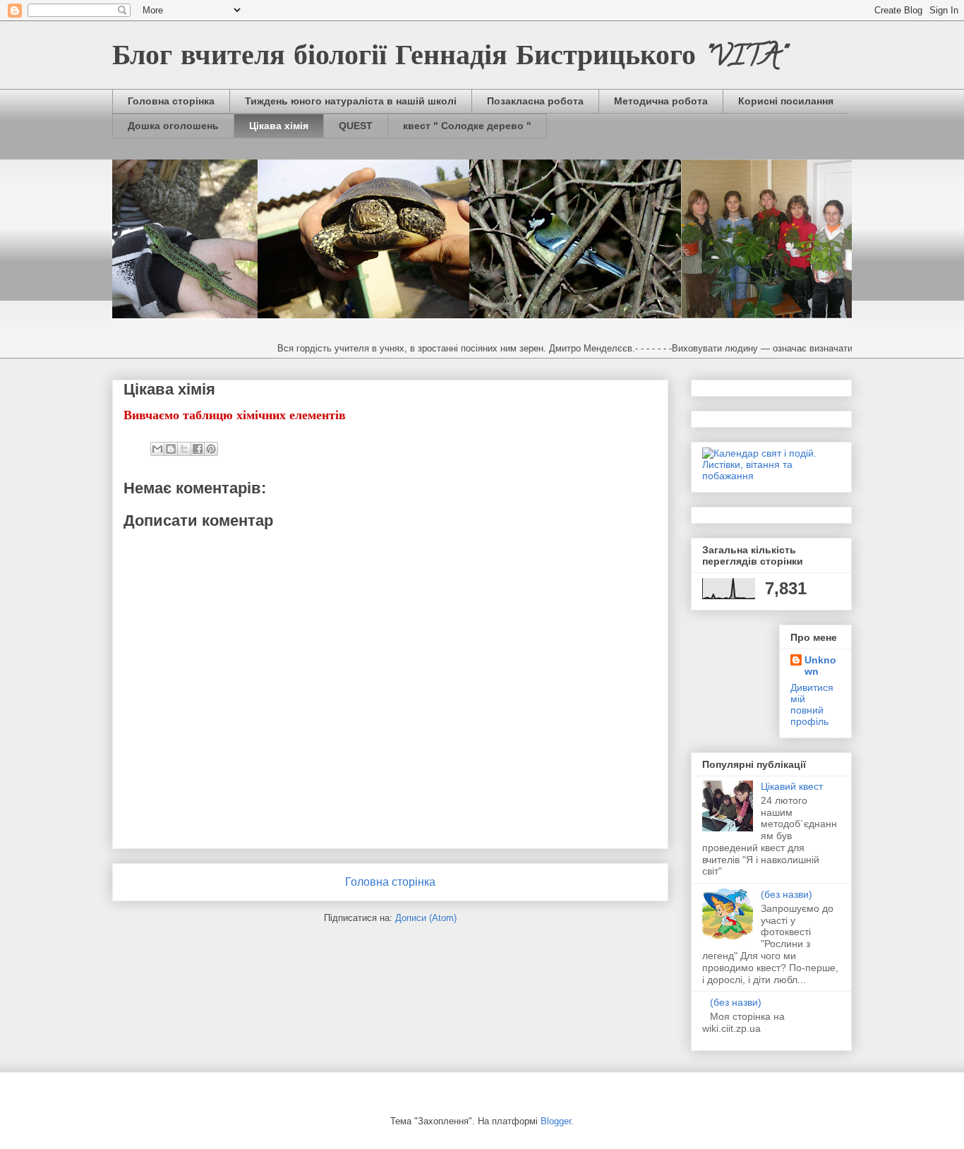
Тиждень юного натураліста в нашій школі (351, 101)
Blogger (556, 1121)
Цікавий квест (792, 786)
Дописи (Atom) (426, 918)
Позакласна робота (535, 101)
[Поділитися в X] (184, 449)
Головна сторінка (171, 101)
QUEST (356, 125)
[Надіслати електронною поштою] (157, 449)
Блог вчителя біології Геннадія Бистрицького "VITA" (448, 59)
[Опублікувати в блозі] (171, 449)
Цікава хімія (278, 125)
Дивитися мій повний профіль (811, 704)
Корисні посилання (785, 101)
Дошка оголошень (173, 125)
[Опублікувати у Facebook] (198, 449)
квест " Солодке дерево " (467, 125)
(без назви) (786, 894)
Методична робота (661, 101)
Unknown (820, 665)
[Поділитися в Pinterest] (211, 449)
